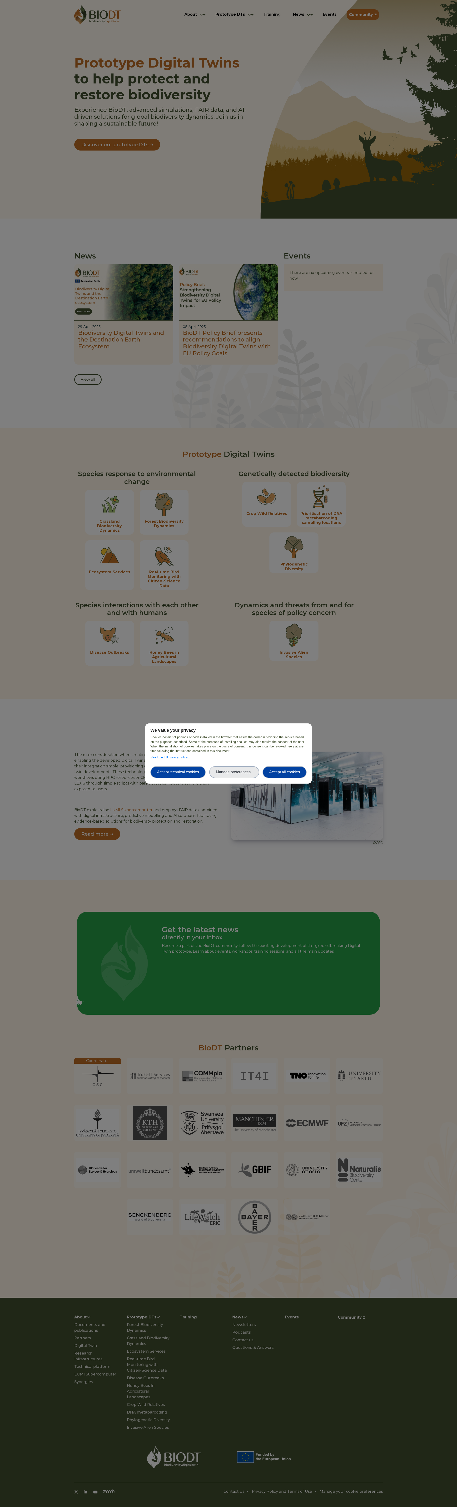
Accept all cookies (284, 772)
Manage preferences (234, 772)
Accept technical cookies (178, 772)
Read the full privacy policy (170, 757)
